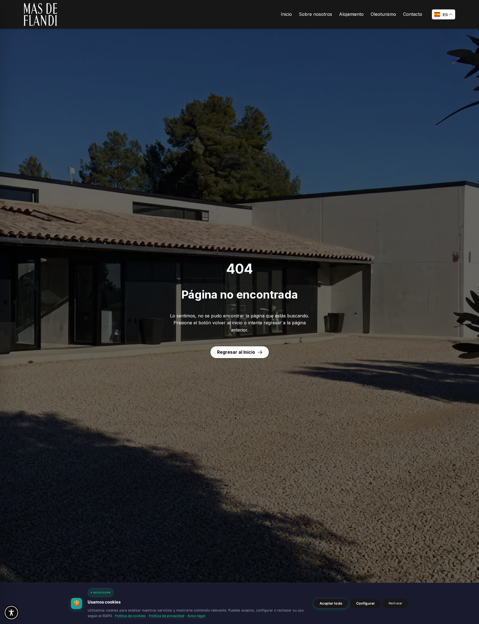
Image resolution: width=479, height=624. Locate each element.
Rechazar (395, 603)
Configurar (365, 603)
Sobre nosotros (315, 14)
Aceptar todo (331, 603)
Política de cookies (130, 616)
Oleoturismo (383, 14)
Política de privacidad (166, 616)
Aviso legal (196, 616)
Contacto (412, 14)
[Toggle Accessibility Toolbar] (11, 612)
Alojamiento (351, 14)
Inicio (286, 14)
